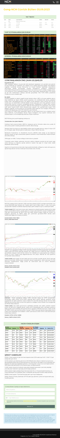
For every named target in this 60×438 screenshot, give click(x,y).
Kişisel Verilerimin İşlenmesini (30, 401)
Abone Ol (30, 406)
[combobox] (7, 397)
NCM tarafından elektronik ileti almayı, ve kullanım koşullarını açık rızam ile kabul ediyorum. (31, 401)
